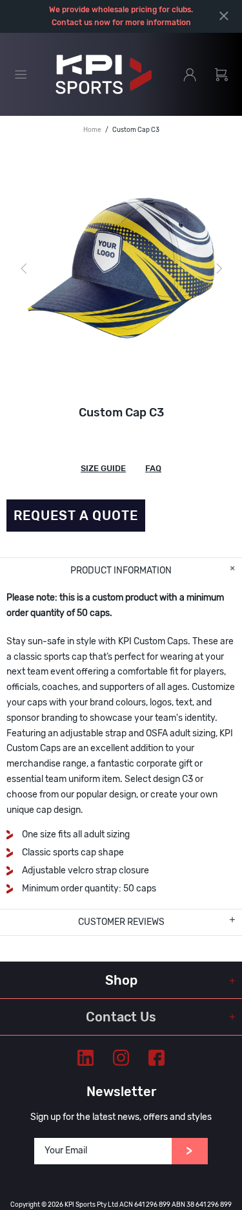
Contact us (72, 22)
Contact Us (121, 1017)
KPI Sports (103, 74)
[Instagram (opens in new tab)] (121, 1057)
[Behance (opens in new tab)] (85, 1057)
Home (92, 130)
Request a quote (76, 515)
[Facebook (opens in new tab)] (156, 1057)
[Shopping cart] (221, 74)
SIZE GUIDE (103, 468)
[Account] (189, 74)
